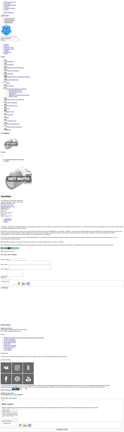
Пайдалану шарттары (10, 345)
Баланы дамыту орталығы (14, 127)
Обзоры (6, 50)
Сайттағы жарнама (9, 339)
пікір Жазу (9, 202)
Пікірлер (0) (7, 220)
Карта (5, 221)
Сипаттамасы (8, 218)
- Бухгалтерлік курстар (14, 90)
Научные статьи (8, 47)
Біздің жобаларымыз (10, 342)
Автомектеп (10, 64)
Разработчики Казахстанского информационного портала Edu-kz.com (24, 337)
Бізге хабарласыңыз (9, 347)
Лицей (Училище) (12, 102)
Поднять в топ (5, 208)
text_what (12, 203)
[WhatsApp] (13, 248)
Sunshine (3, 152)
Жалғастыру (4, 287)
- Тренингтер (11, 93)
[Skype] (16, 248)
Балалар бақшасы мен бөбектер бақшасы (18, 76)
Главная (6, 44)
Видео (6, 53)
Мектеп (9, 130)
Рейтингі (3, 277)
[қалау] (3, 155)
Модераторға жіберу (62, 429)
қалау (14, 202)
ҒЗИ (8, 108)
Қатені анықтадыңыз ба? (8, 206)
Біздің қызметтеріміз (10, 340)
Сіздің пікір (4, 276)
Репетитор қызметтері (13, 124)
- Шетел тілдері (12, 96)
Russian (12, 18)
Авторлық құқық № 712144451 (10, 387)
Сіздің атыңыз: (5, 259)
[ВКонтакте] (2, 248)
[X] (9, 248)
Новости (6, 46)
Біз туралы (7, 343)
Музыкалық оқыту (12, 105)
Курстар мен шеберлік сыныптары (17, 89)
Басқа (8, 82)
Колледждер (10, 86)
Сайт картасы (8, 348)
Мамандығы (7, 52)
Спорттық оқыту (11, 120)
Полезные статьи (9, 49)
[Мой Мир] (6, 248)
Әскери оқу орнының (13, 70)
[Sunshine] (19, 192)
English (12, 20)
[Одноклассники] (4, 248)
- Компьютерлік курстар (14, 92)
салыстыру (20, 202)
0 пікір (3, 202)
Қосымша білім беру (12, 79)
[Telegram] (18, 248)
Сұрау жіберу (8, 350)
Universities (10, 73)
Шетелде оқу (10, 111)
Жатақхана (10, 114)
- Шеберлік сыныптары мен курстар (18, 95)
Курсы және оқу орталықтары (15, 99)
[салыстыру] (1, 155)
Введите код (5, 281)
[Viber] (11, 248)
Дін (8, 117)
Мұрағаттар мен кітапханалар (15, 67)
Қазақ (10, 22)
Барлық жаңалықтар (6, 328)
